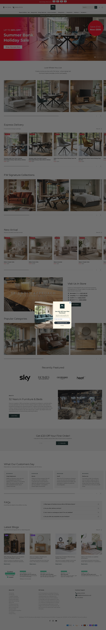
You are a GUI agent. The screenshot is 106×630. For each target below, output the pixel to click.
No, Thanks (62, 325)
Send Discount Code (62, 322)
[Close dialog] (70, 303)
